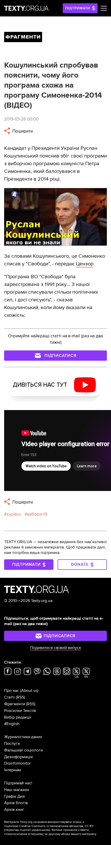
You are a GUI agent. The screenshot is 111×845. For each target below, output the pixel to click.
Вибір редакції (17, 717)
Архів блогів (16, 802)
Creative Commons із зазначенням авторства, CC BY (56, 826)
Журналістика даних (23, 736)
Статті (9, 697)
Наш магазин (16, 789)
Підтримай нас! (18, 783)
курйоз (14, 514)
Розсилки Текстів (20, 710)
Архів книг (14, 809)
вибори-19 (37, 514)
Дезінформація (18, 756)
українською (40, 830)
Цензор (84, 264)
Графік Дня (14, 796)
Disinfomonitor (17, 763)
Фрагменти (14, 704)
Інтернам (12, 770)
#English (12, 723)
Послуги (12, 743)
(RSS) (20, 697)
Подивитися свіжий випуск (55, 647)
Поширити (22, 131)
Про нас (11, 690)
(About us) (29, 690)
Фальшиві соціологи (23, 750)
